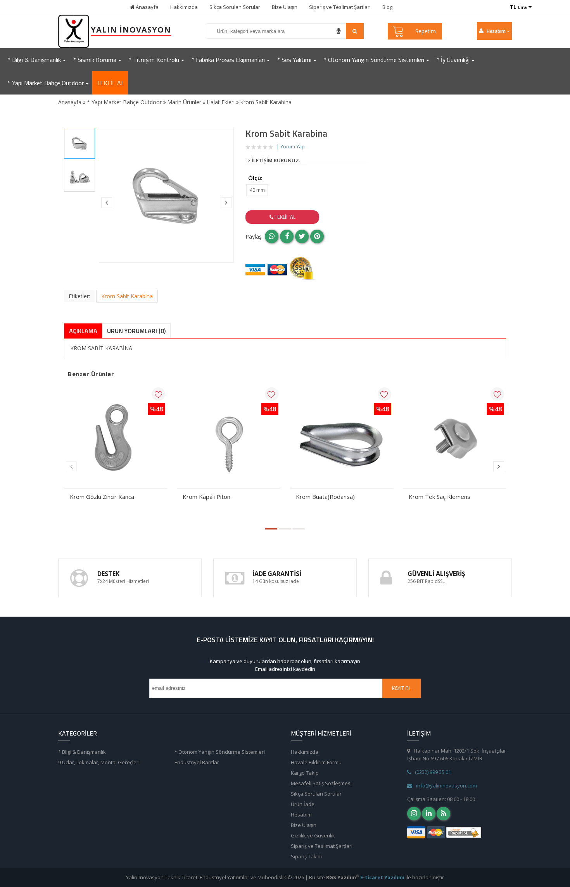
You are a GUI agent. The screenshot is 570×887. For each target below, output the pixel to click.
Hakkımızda (184, 6)
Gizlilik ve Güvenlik (313, 835)
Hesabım (301, 814)
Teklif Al (284, 217)
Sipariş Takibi (306, 856)
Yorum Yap (292, 146)
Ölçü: (255, 178)
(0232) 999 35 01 (433, 771)
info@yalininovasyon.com (446, 785)
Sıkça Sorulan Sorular (234, 6)
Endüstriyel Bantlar (196, 762)
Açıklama (83, 330)
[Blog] (443, 813)
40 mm (257, 190)
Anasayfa (147, 6)
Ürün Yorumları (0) (136, 330)
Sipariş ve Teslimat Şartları (340, 6)
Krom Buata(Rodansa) (325, 496)
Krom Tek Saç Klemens (439, 496)
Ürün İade (302, 804)
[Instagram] (414, 813)
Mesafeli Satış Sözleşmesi (321, 783)
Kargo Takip (305, 772)
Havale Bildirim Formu (316, 762)
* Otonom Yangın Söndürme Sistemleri (219, 751)
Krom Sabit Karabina (127, 296)
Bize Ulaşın (284, 6)
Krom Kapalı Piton (206, 496)
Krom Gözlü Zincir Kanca (102, 496)
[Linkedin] (428, 813)
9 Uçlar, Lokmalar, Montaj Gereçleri (99, 762)
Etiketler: (79, 296)
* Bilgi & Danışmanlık (82, 751)
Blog (387, 6)
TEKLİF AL (110, 83)
